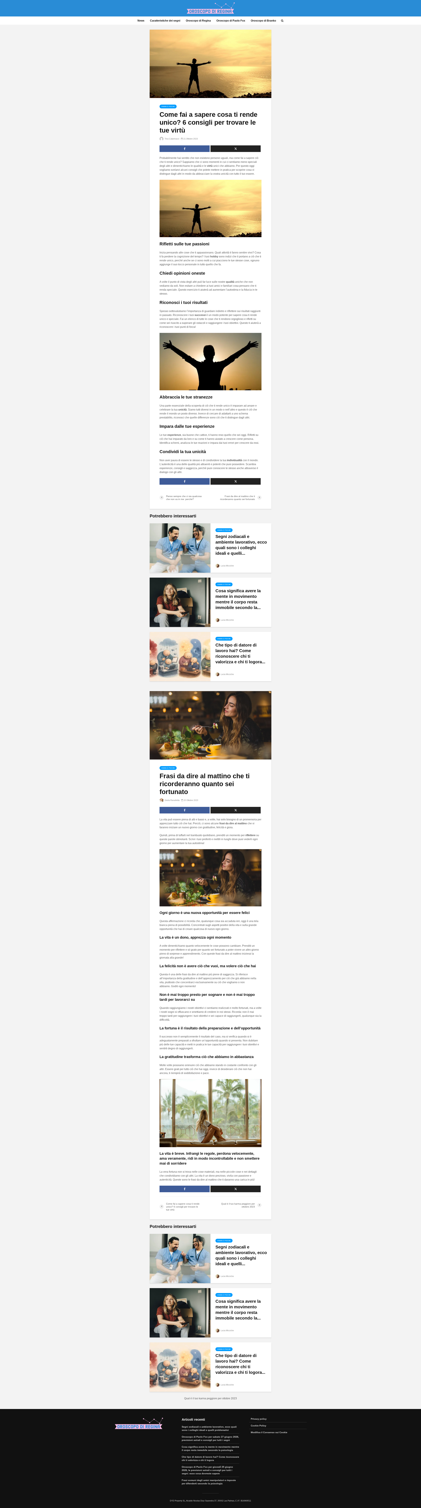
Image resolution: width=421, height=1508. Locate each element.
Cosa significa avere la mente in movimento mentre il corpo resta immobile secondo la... (238, 599)
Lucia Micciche (227, 566)
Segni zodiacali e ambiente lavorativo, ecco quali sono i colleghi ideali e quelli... (241, 545)
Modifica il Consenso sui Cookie (269, 1432)
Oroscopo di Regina (198, 20)
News (140, 20)
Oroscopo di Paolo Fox (230, 20)
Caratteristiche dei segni (165, 20)
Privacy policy (259, 1419)
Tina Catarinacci (171, 139)
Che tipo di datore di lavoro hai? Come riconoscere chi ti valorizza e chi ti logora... (240, 653)
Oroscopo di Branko (263, 20)
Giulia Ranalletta (172, 800)
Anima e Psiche (168, 106)
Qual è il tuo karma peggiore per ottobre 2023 (210, 1398)
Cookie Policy (258, 1425)
